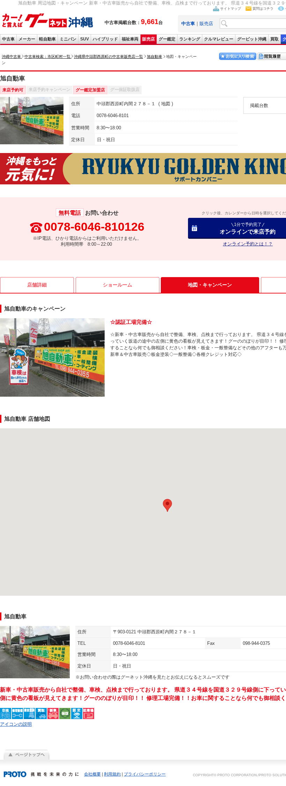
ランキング (189, 39)
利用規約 (112, 774)
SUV (84, 39)
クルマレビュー (218, 39)
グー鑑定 (167, 39)
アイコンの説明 (16, 724)
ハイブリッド (105, 39)
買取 (274, 39)
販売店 (206, 23)
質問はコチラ (263, 8)
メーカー (26, 39)
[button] (167, 505)
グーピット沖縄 (251, 39)
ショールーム (117, 285)
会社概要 (92, 774)
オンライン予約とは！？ (248, 243)
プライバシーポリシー (145, 774)
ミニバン (68, 39)
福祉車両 (130, 39)
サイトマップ (230, 8)
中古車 (8, 39)
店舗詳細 (37, 285)
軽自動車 (47, 39)
